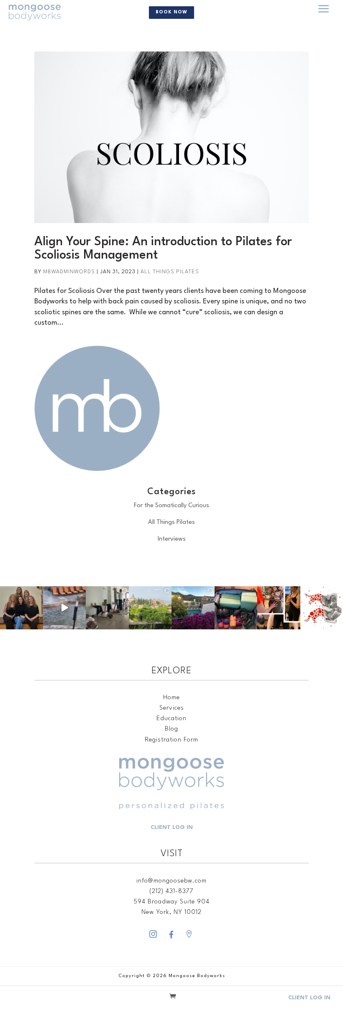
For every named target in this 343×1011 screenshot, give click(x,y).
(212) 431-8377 (171, 891)
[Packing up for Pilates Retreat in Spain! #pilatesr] (236, 607)
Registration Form (171, 740)
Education (171, 719)
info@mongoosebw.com (171, 881)
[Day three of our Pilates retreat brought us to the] (150, 607)
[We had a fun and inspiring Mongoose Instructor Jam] (278, 607)
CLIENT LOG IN (172, 827)
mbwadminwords (69, 272)
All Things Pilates (170, 272)
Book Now (171, 12)
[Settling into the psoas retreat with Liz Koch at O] (64, 607)
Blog (171, 729)
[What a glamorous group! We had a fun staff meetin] (21, 607)
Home (171, 698)
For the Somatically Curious (171, 506)
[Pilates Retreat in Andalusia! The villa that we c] (193, 607)
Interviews (172, 539)
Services (171, 708)
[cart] (172, 997)
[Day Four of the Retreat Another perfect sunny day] (107, 607)
